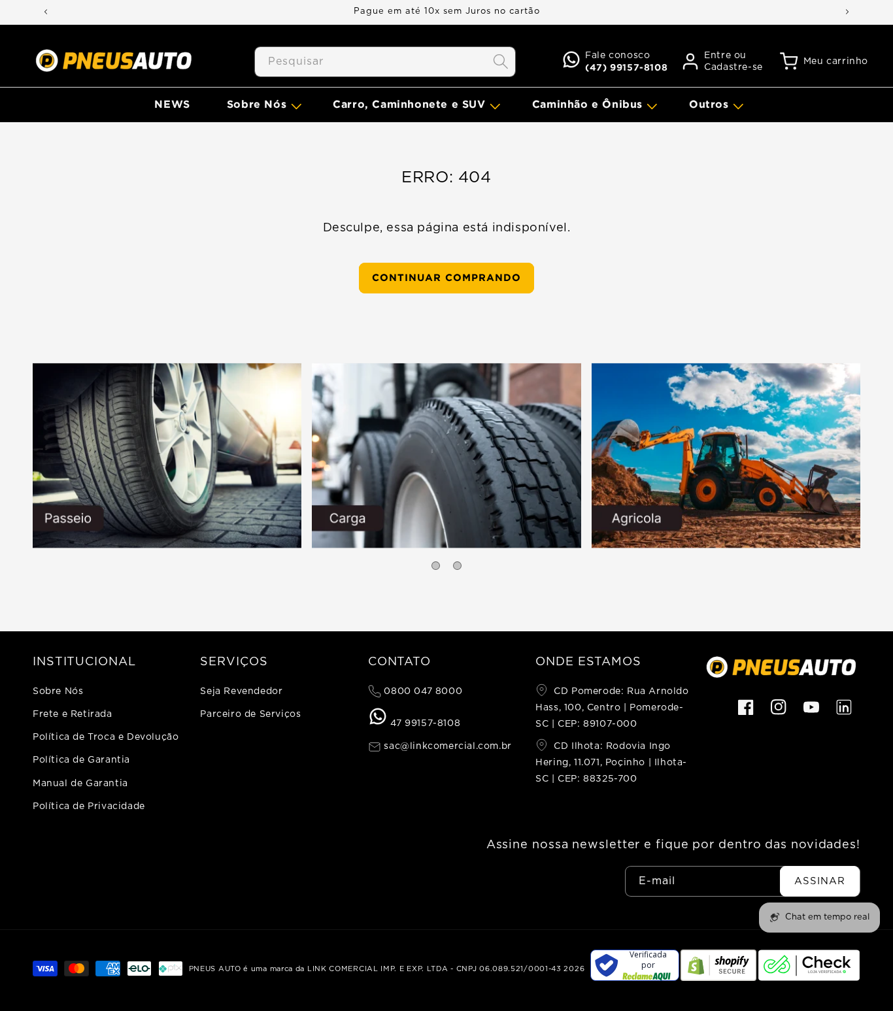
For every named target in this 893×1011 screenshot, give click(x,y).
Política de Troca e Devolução (105, 737)
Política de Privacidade (89, 806)
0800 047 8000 (421, 691)
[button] (261, 104)
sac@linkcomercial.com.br (446, 746)
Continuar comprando (446, 277)
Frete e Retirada (72, 714)
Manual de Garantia (80, 783)
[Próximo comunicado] (847, 11)
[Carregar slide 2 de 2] (457, 565)
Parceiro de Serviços (250, 714)
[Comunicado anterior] (45, 11)
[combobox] (385, 61)
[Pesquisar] (500, 61)
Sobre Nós (58, 691)
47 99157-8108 (424, 723)
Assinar (819, 881)
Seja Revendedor (241, 691)
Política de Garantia (81, 760)
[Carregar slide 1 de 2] (435, 565)
